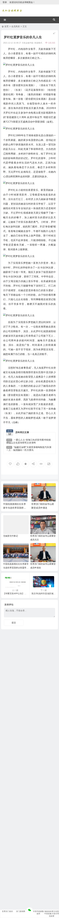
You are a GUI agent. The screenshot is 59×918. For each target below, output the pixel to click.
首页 (6, 26)
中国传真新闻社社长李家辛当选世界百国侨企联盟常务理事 (14, 508)
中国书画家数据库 (38, 912)
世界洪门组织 (7, 911)
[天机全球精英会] (12, 10)
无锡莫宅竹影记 (10, 536)
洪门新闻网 (20, 911)
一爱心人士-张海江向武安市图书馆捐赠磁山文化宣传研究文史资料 (28, 441)
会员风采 (15, 26)
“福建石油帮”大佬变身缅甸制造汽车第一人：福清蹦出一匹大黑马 (28, 448)
